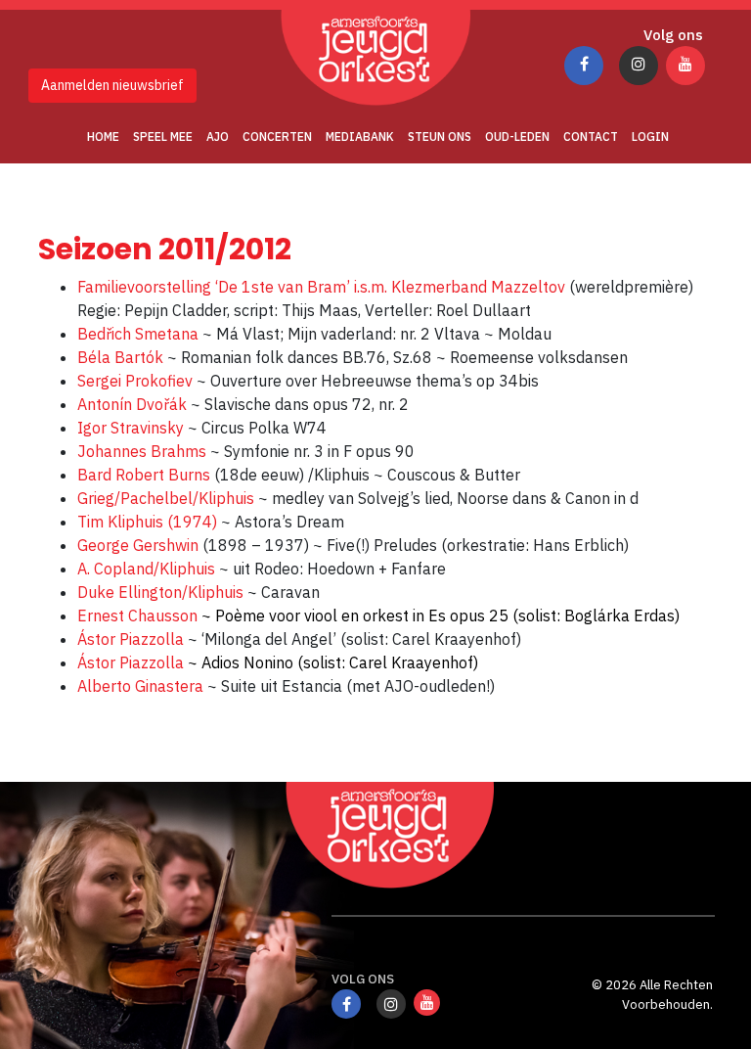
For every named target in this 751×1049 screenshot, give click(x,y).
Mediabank (360, 136)
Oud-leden (517, 136)
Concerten (277, 136)
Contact (590, 136)
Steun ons (439, 136)
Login (650, 136)
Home (103, 136)
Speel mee (163, 136)
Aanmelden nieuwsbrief (112, 85)
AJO (217, 136)
